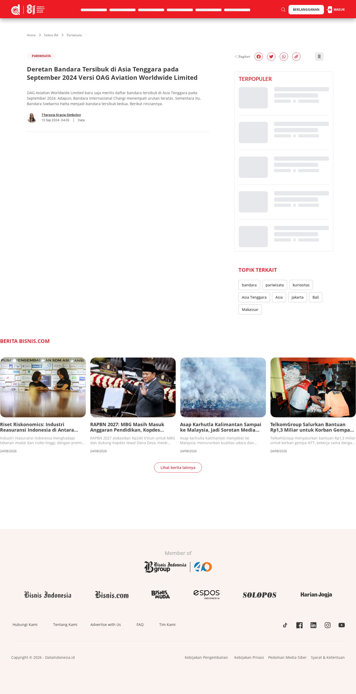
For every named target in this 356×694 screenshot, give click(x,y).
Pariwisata (74, 35)
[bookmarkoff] (319, 56)
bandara (249, 284)
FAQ (140, 624)
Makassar (250, 309)
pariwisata (275, 284)
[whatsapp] (284, 56)
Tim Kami (167, 624)
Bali (315, 297)
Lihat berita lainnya (178, 467)
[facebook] (258, 56)
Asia (279, 297)
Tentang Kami (65, 624)
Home (31, 35)
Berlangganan (306, 9)
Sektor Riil (51, 35)
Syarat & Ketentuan (328, 657)
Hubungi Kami (25, 624)
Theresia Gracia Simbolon (61, 115)
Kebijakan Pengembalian (206, 657)
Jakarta (298, 297)
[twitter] (271, 56)
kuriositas (301, 284)
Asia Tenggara (254, 297)
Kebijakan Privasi (249, 657)
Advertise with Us (105, 624)
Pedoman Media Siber (287, 657)
